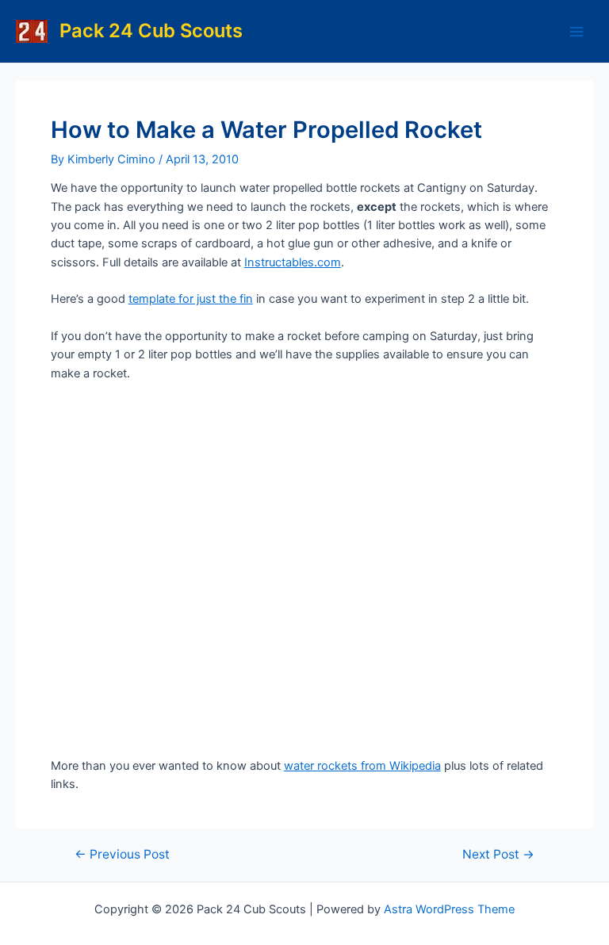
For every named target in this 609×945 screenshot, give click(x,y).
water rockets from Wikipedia (362, 766)
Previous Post (122, 854)
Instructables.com (292, 262)
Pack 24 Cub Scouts (151, 30)
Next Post (498, 854)
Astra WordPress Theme (449, 909)
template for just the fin (190, 299)
